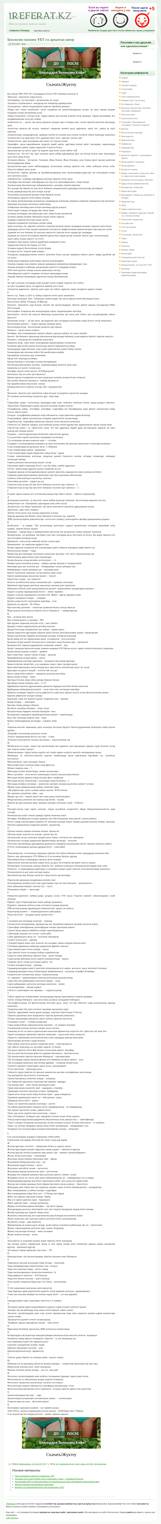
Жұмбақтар (126, 143)
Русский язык (127, 223)
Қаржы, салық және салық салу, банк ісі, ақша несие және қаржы (137, 174)
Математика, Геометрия (132, 187)
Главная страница (19, 31)
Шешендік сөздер (129, 261)
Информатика (127, 147)
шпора (83, 1464)
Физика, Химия (128, 249)
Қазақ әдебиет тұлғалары (132, 161)
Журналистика (127, 140)
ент (57, 1464)
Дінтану (124, 128)
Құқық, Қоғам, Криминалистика (134, 183)
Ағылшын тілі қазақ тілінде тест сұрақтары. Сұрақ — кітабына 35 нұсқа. (49, 1478)
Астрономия (126, 89)
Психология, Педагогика (132, 219)
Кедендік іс (126, 151)
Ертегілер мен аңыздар (131, 132)
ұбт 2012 (89, 1464)
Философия (126, 253)
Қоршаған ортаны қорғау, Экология (137, 179)
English (124, 77)
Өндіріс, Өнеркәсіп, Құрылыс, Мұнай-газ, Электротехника (137, 214)
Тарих (124, 238)
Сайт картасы (12, 1517)
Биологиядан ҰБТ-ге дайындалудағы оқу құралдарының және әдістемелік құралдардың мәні (57, 1481)
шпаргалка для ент (66, 1464)
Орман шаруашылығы (131, 209)
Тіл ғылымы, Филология (131, 234)
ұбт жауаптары (100, 1464)
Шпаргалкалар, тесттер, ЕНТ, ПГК (32, 1464)
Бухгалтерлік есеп (129, 118)
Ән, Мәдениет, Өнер (130, 104)
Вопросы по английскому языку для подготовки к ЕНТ (39, 1487)
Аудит (124, 92)
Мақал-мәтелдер (128, 191)
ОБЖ (123, 205)
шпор (77, 1464)
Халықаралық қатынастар (133, 257)
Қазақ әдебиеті (128, 165)
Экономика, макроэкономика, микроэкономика (134, 274)
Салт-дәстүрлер (128, 227)
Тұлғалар (125, 246)
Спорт (124, 230)
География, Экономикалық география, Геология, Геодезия (135, 123)
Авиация (125, 81)
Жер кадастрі (127, 136)
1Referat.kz (11, 1503)
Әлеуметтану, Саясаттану (133, 100)
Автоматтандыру (129, 85)
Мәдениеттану (128, 201)
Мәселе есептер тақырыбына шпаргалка (34, 1484)
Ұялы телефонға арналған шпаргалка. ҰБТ (34, 1476)
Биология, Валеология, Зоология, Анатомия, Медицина (136, 109)
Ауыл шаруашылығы (130, 96)
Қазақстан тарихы (129, 169)
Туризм (124, 242)
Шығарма (125, 268)
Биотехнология (128, 114)
